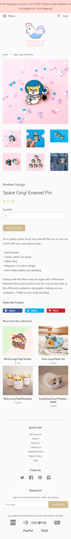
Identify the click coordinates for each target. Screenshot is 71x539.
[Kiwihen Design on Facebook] (31, 478)
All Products (35, 434)
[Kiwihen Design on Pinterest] (40, 478)
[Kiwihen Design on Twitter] (22, 478)
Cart (65, 16)
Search (35, 438)
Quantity (7, 209)
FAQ (36, 460)
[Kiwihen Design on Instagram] (49, 478)
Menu (11, 16)
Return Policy (35, 456)
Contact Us (35, 447)
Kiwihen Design (34, 515)
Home (5, 54)
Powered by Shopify (53, 515)
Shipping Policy (35, 451)
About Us (35, 442)
